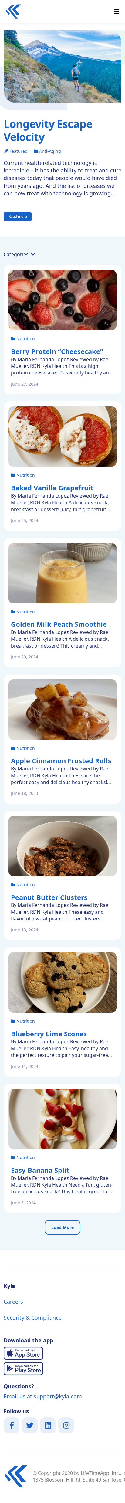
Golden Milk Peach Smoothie (59, 624)
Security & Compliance (33, 1317)
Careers (13, 1301)
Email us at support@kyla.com (43, 1396)
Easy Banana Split (40, 1170)
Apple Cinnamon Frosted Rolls (61, 760)
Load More (62, 1227)
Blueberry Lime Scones (49, 1033)
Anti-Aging (50, 151)
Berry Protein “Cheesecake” (57, 351)
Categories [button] (17, 254)
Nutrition (25, 338)
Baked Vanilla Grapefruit (52, 487)
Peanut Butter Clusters (49, 897)
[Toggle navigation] (116, 11)
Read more (17, 216)
